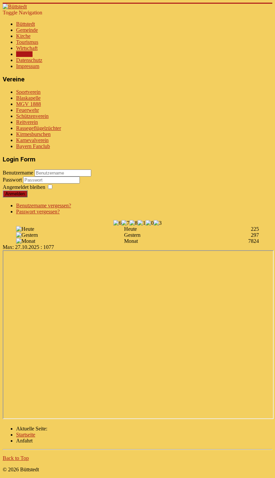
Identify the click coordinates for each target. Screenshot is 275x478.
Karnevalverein (32, 140)
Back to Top (16, 458)
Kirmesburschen (33, 134)
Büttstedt (25, 24)
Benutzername (18, 173)
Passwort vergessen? (38, 211)
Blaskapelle (28, 98)
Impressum (27, 66)
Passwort (13, 180)
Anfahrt (24, 54)
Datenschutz (29, 60)
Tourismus (27, 42)
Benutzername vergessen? (43, 205)
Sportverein (28, 92)
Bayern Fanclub (33, 146)
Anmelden (15, 193)
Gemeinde (27, 30)
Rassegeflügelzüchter (38, 128)
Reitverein (27, 122)
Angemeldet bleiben (24, 187)
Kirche (23, 36)
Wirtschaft (27, 48)
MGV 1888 (28, 104)
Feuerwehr (27, 110)
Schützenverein (32, 116)
